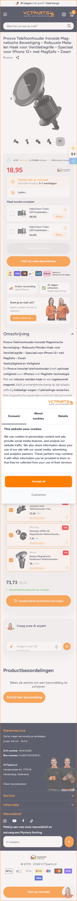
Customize (38, 494)
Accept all (38, 481)
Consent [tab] (14, 416)
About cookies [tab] (38, 416)
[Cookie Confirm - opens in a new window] (60, 403)
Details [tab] (63, 416)
